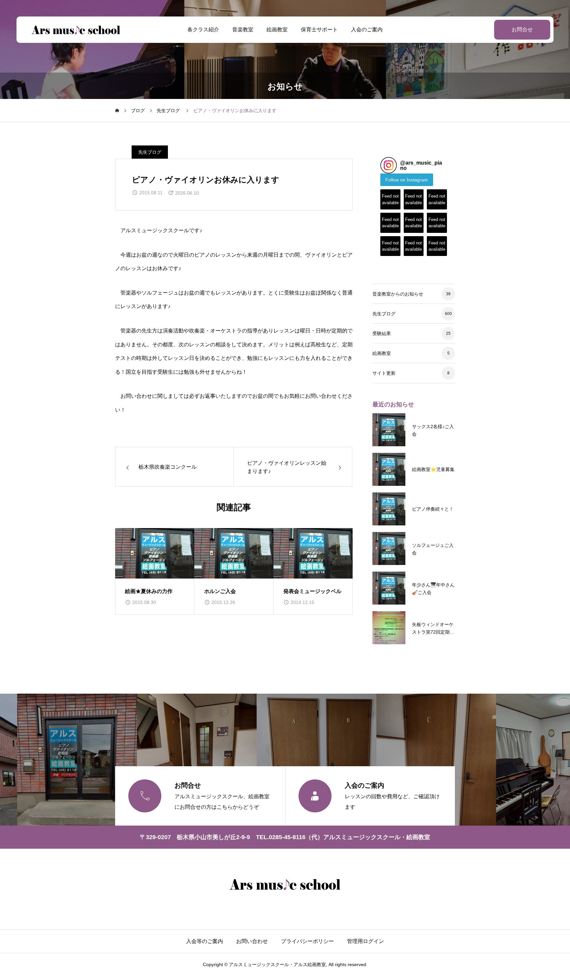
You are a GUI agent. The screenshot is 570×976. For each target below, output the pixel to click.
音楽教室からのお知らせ (397, 294)
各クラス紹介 (203, 29)
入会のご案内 (367, 29)
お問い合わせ (252, 941)
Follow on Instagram (406, 179)
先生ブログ (149, 152)
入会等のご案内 (204, 941)
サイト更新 (384, 373)
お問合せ (522, 29)
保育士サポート (319, 29)
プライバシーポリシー (307, 941)
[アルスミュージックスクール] (76, 29)
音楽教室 (242, 29)
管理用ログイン (365, 941)
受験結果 (381, 333)
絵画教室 (277, 29)
